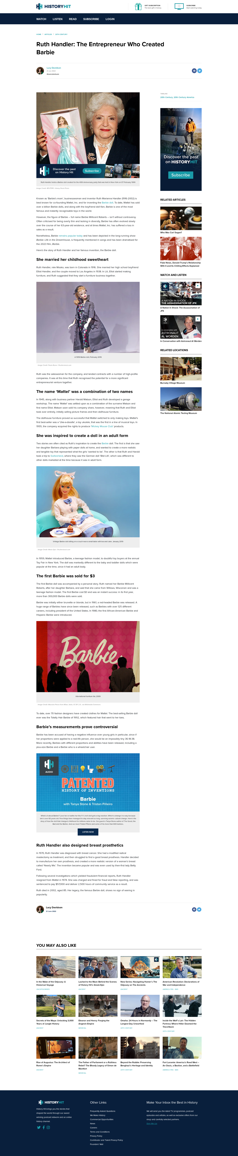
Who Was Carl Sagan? (171, 232)
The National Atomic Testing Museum (178, 413)
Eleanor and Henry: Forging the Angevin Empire (94, 1022)
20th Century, (167, 97)
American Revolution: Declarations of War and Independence (181, 983)
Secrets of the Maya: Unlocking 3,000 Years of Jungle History (55, 1022)
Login (110, 19)
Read (73, 19)
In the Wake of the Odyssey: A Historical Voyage (51, 983)
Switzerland (57, 456)
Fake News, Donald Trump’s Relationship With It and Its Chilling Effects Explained (180, 264)
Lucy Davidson (54, 67)
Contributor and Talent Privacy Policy (106, 1140)
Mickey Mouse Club (102, 426)
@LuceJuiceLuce (53, 74)
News (92, 1123)
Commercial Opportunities (101, 1119)
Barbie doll (107, 202)
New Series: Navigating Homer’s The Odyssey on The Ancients (139, 983)
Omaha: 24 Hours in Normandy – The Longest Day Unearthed (139, 1022)
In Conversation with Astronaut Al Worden (181, 341)
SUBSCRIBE (190, 5)
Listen (57, 19)
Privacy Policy (96, 1136)
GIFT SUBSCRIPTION (152, 5)
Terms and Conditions (100, 1131)
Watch (41, 19)
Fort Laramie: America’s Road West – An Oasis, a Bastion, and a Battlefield (181, 1064)
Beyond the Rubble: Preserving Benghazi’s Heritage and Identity (137, 1064)
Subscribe (91, 19)
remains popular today (71, 236)
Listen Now (88, 832)
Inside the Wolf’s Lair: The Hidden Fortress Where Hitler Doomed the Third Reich (180, 1023)
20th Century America (184, 97)
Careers (93, 1127)
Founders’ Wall (96, 1144)
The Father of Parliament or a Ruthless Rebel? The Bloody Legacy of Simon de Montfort (98, 1065)
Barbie (105, 443)
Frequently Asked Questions (102, 1111)
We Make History (97, 1115)
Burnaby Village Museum (172, 383)
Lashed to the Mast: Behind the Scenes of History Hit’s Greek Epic (98, 983)
